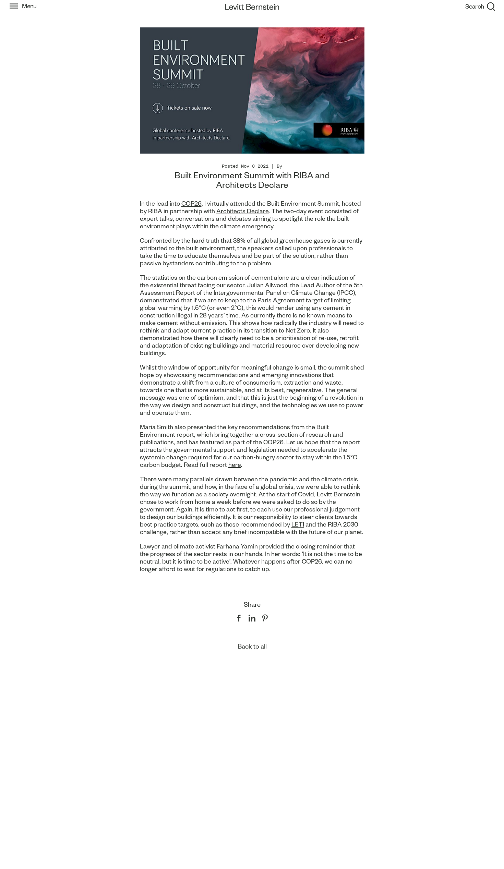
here (234, 464)
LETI (297, 524)
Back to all (252, 646)
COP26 (191, 203)
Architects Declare (242, 211)
